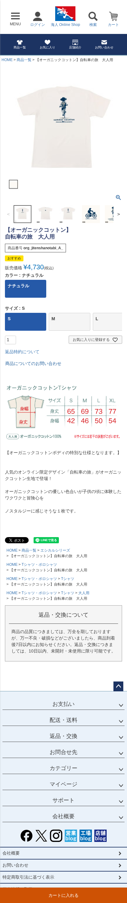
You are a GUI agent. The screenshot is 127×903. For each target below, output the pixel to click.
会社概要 (63, 816)
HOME (7, 60)
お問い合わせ (104, 47)
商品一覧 (20, 47)
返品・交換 (63, 736)
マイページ (63, 784)
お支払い (63, 704)
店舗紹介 (75, 47)
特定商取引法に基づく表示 (28, 877)
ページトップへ (118, 686)
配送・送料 (63, 720)
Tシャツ (67, 579)
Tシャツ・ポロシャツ (39, 564)
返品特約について (22, 351)
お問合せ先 (63, 752)
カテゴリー (63, 768)
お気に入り (47, 47)
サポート (63, 800)
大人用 (83, 593)
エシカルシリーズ (55, 550)
